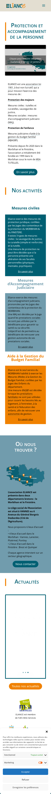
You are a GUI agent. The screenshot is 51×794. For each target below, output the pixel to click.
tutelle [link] (16, 245)
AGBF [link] (26, 390)
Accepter (25, 771)
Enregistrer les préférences (26, 787)
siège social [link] (17, 507)
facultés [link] (30, 259)
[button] (46, 731)
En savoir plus (25, 271)
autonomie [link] (14, 413)
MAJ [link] (11, 122)
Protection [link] (14, 99)
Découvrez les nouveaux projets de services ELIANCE (26, 618)
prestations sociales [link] (29, 317)
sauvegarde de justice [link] (30, 239)
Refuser (25, 779)
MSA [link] (38, 159)
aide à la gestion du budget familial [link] (24, 135)
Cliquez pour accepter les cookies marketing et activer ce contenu (25, 60)
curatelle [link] (15, 242)
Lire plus (25, 671)
